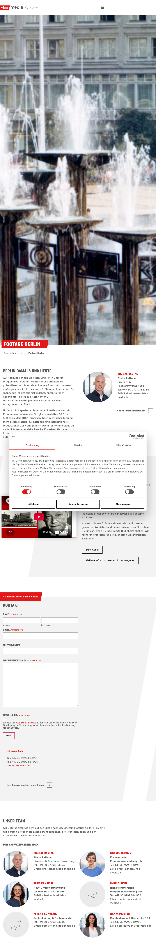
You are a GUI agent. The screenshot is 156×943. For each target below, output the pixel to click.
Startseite (9, 353)
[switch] (61, 491)
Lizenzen (21, 353)
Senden (9, 735)
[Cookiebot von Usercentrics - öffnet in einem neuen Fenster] (131, 436)
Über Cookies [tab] (123, 445)
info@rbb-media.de (18, 765)
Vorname (7, 625)
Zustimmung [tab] (32, 445)
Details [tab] (78, 445)
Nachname (45, 625)
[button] (102, 7)
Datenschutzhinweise (26, 722)
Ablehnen (33, 504)
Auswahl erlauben (78, 504)
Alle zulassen (122, 504)
